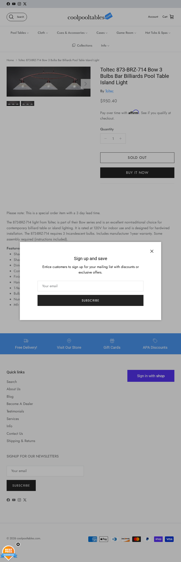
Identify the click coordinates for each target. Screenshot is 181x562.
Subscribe (90, 300)
